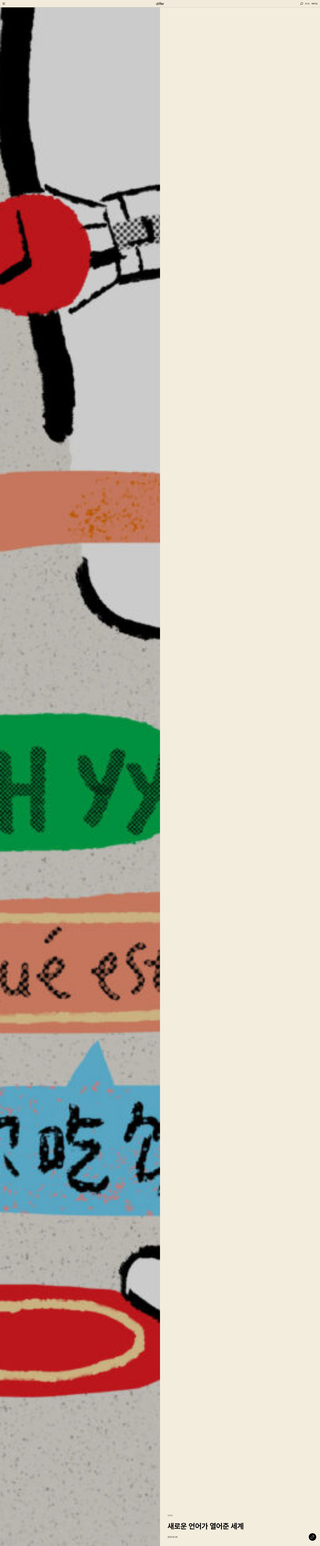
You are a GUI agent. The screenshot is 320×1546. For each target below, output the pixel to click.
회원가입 (315, 4)
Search (301, 3)
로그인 (307, 4)
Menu (3, 3)
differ (160, 3)
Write (312, 1537)
